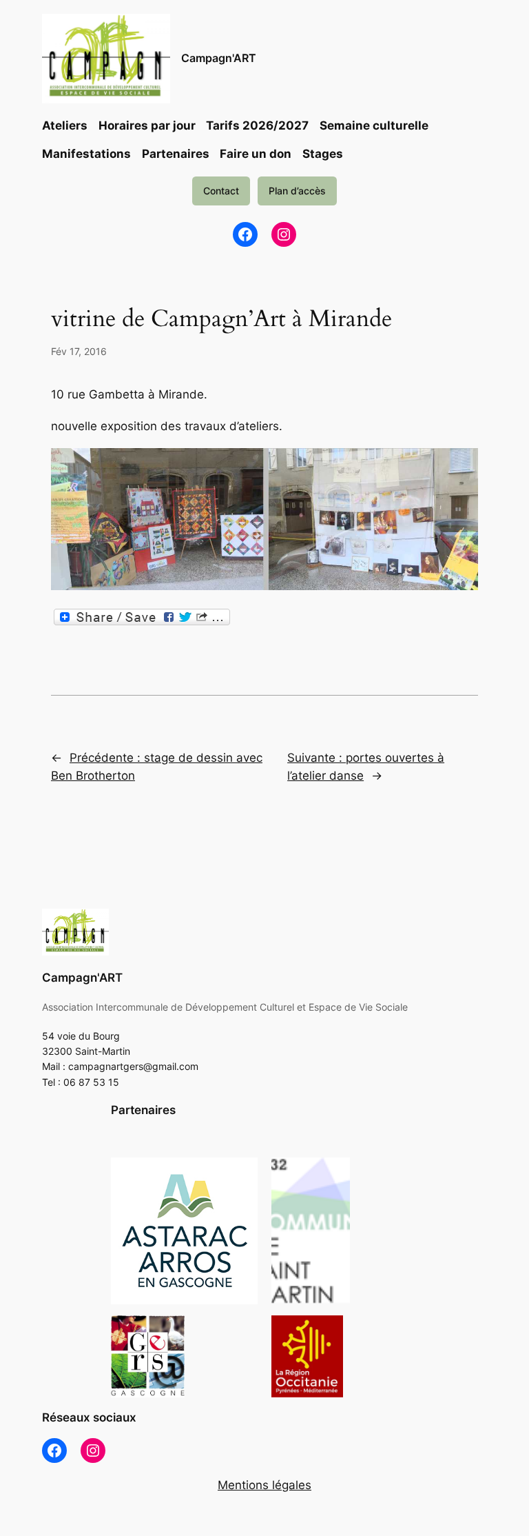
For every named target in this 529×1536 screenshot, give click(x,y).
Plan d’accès (297, 190)
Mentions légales (264, 1485)
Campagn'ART (218, 58)
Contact (221, 190)
